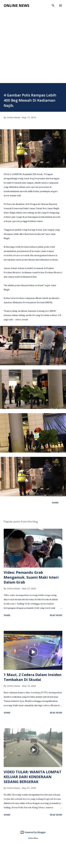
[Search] (53, 5)
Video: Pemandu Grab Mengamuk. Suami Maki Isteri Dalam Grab (31, 577)
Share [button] (55, 502)
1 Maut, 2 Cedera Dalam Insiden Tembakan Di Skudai (33, 677)
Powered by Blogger (35, 832)
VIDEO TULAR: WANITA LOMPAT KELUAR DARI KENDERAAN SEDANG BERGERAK (32, 776)
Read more (56, 615)
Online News (16, 5)
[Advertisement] (33, 49)
